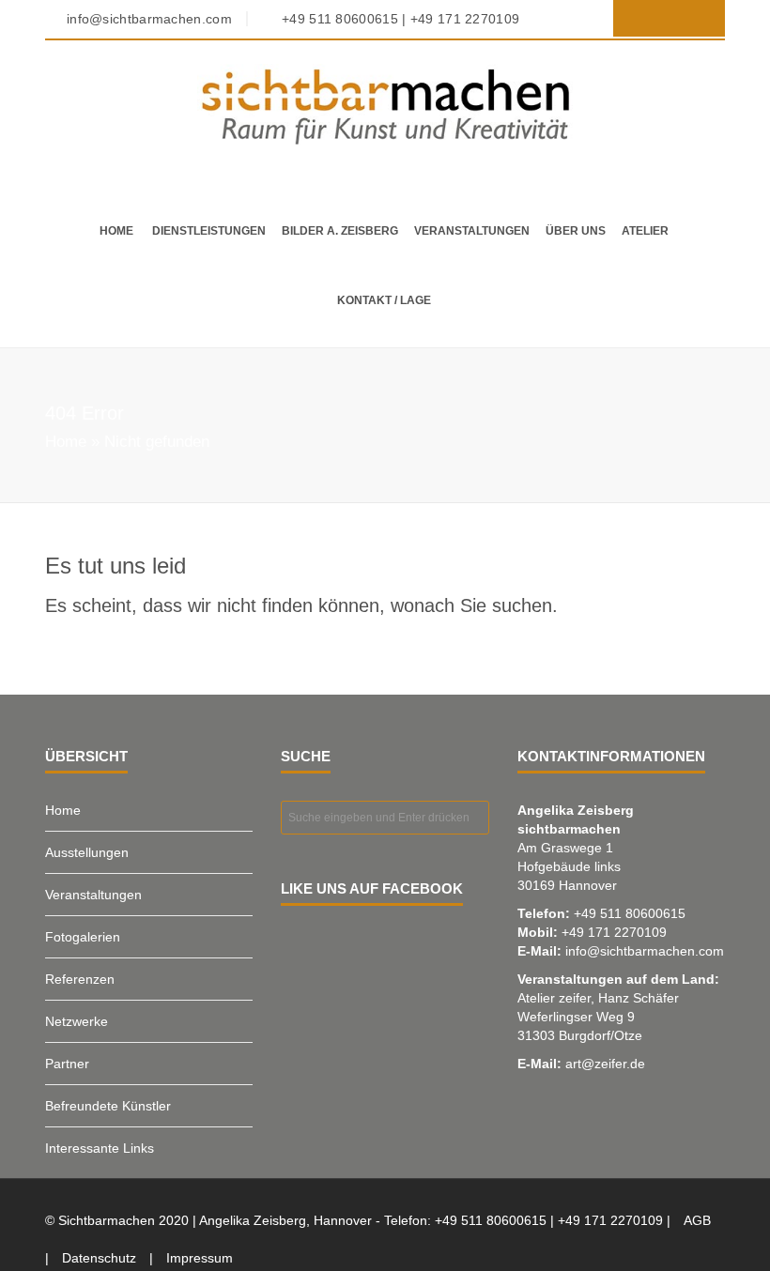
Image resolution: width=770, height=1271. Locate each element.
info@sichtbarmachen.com (644, 950)
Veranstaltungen (472, 230)
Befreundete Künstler (108, 1105)
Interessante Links (99, 1148)
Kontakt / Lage (384, 300)
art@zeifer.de (605, 1063)
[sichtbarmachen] (385, 105)
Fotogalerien (82, 936)
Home (116, 230)
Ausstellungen (87, 852)
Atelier (645, 230)
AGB (697, 1220)
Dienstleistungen (209, 230)
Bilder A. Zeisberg (340, 230)
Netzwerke (76, 1021)
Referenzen (80, 979)
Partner (67, 1063)
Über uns (576, 230)
